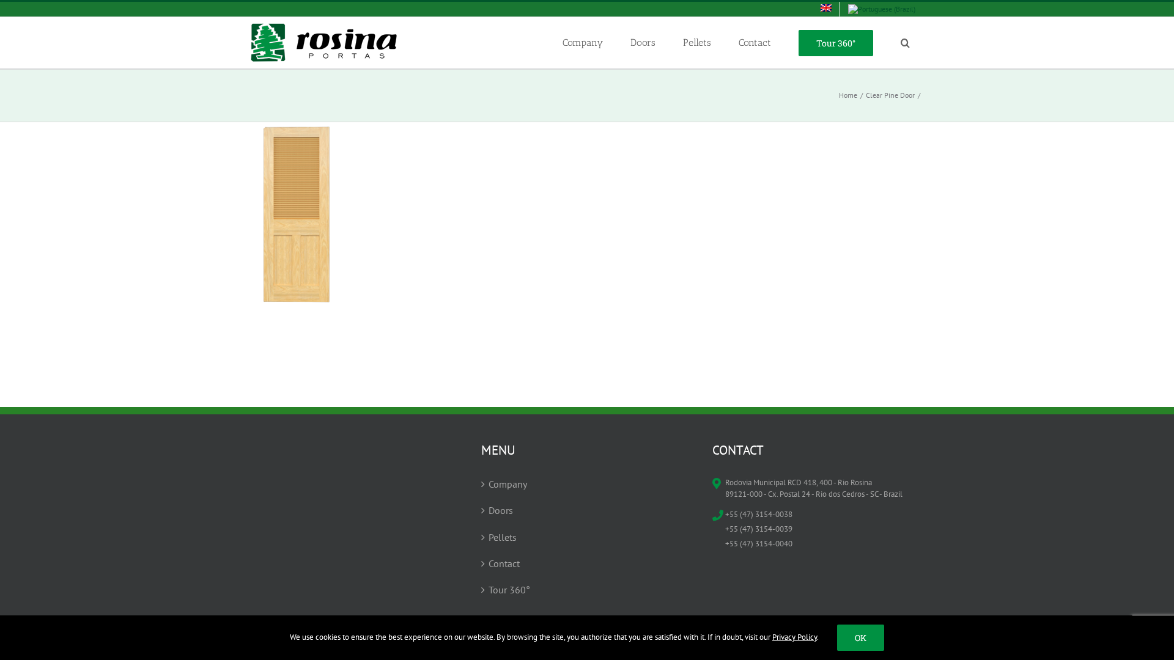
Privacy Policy (794, 637)
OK (860, 638)
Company (508, 484)
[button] (905, 42)
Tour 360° (509, 590)
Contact (504, 563)
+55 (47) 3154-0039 (758, 529)
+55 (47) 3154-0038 (758, 514)
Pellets (503, 537)
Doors (501, 510)
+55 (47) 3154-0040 (758, 543)
